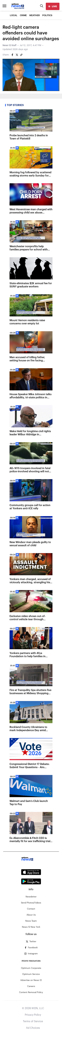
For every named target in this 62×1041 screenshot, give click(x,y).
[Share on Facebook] (12, 55)
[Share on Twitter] (17, 55)
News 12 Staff (9, 45)
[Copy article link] (21, 55)
